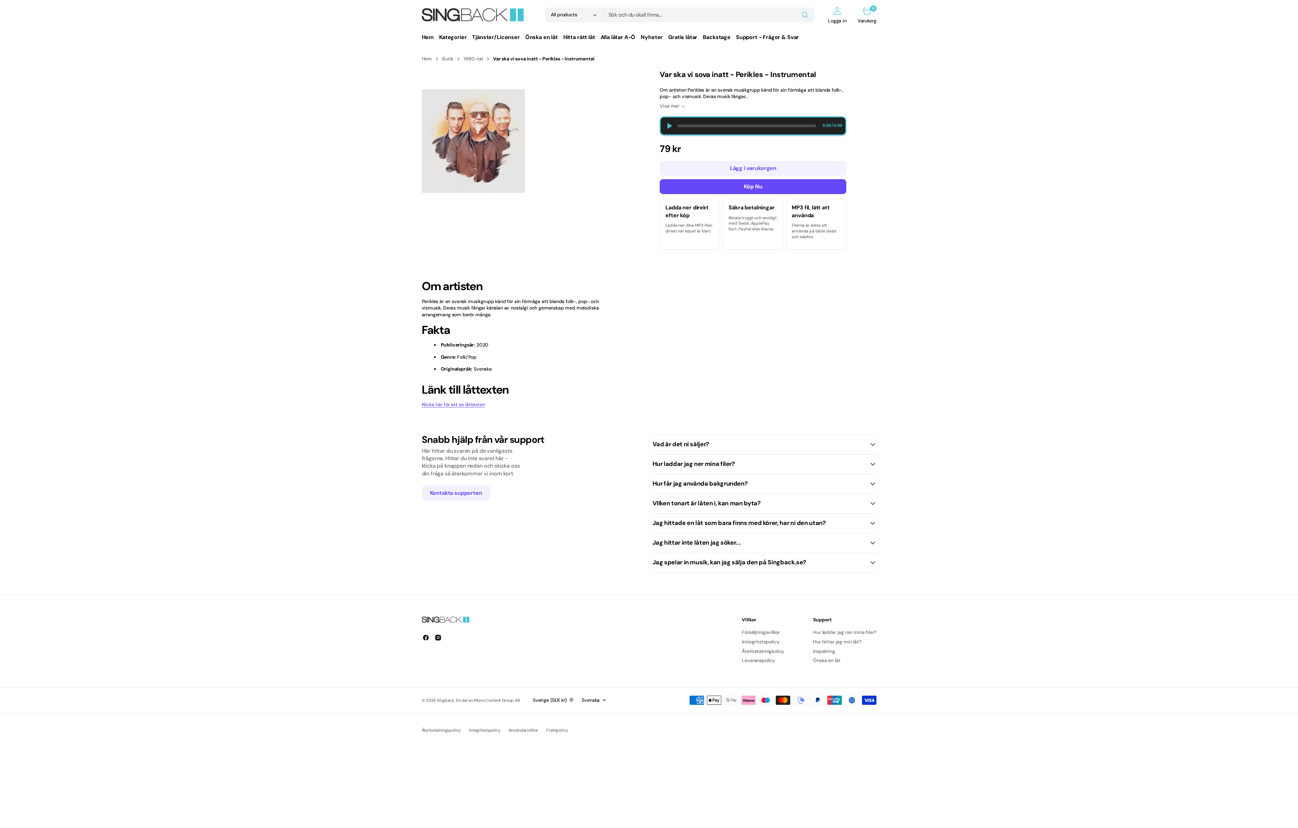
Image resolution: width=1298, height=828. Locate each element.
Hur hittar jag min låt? (837, 642)
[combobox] (709, 14)
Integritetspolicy (484, 730)
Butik (447, 59)
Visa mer (669, 106)
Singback (445, 700)
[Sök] (805, 15)
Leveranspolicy (758, 660)
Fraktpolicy (557, 730)
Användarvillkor (524, 730)
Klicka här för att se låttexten (453, 404)
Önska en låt (826, 660)
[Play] (669, 126)
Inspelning (824, 651)
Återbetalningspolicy (441, 730)
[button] (837, 14)
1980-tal (473, 59)
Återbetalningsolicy (763, 651)
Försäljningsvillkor (761, 632)
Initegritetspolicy (760, 642)
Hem (427, 59)
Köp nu (753, 186)
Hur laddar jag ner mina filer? (844, 632)
